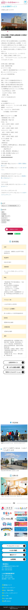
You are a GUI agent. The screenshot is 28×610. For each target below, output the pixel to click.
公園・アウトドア (5, 216)
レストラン (4, 218)
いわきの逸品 (13, 550)
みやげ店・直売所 (5, 220)
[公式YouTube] (20, 513)
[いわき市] (7, 508)
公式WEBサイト (13, 362)
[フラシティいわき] (7, 524)
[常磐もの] (7, 513)
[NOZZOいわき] (7, 529)
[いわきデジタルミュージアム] (7, 534)
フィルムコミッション (13, 546)
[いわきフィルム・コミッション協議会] (20, 529)
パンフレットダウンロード (11, 593)
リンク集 (6, 595)
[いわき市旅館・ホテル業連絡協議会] (7, 518)
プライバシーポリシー (9, 587)
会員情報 (13, 559)
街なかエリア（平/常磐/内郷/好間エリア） (11, 205)
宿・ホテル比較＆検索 (13, 367)
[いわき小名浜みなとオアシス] (20, 518)
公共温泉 (4, 214)
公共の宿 (4, 222)
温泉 (3, 212)
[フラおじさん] (20, 524)
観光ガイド (13, 555)
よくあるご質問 (8, 598)
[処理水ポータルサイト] (20, 534)
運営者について (8, 585)
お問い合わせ (7, 601)
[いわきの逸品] (20, 508)
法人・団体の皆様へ (9, 590)
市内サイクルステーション (13, 372)
